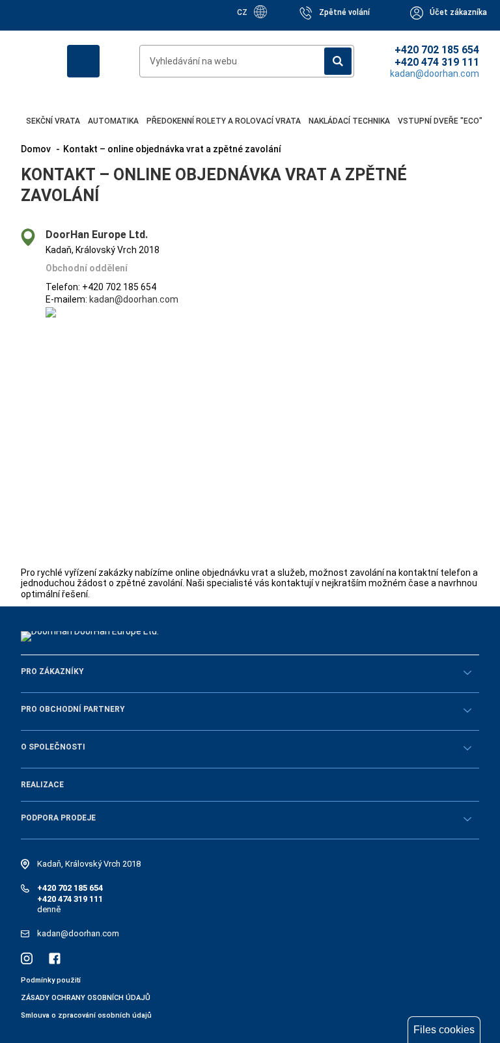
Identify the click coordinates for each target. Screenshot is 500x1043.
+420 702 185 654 (437, 50)
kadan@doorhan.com (133, 299)
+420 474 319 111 (437, 62)
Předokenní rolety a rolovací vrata (223, 121)
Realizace (42, 784)
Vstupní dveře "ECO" (440, 121)
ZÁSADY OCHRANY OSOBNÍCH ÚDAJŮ (85, 998)
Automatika (113, 121)
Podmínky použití (51, 980)
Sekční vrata (53, 121)
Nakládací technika (349, 121)
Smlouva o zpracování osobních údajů (86, 1015)
